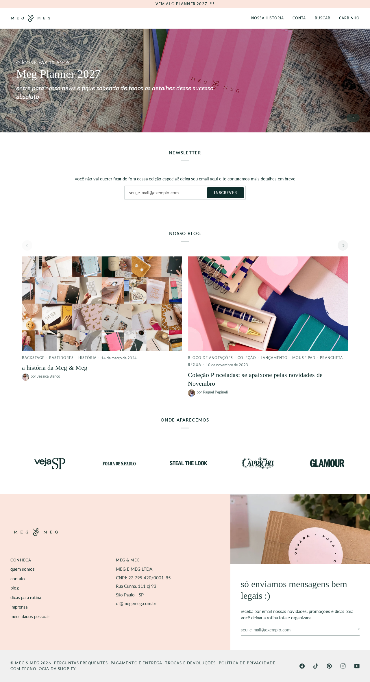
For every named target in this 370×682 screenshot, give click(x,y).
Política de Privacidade (247, 663)
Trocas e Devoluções (190, 663)
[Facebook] (302, 666)
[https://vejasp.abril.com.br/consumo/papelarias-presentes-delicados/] (33, 463)
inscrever (225, 192)
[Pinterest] (329, 666)
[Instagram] (343, 666)
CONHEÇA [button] (20, 560)
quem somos (22, 569)
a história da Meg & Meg (54, 367)
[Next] (343, 245)
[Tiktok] (315, 666)
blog (14, 587)
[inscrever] (355, 629)
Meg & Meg (27, 663)
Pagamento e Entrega (136, 663)
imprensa (18, 607)
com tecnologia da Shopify (43, 668)
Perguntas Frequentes (81, 663)
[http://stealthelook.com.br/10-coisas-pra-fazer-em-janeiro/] (171, 463)
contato (17, 578)
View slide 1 (353, 117)
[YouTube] (357, 666)
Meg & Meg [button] (128, 560)
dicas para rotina (25, 597)
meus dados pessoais (30, 616)
